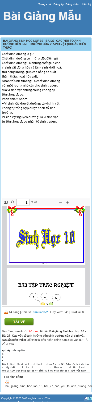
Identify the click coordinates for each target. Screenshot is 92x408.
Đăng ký (59, 4)
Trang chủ (44, 4)
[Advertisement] (46, 165)
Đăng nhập (72, 4)
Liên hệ (86, 4)
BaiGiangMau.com (32, 398)
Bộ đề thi (15, 406)
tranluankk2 (40, 312)
